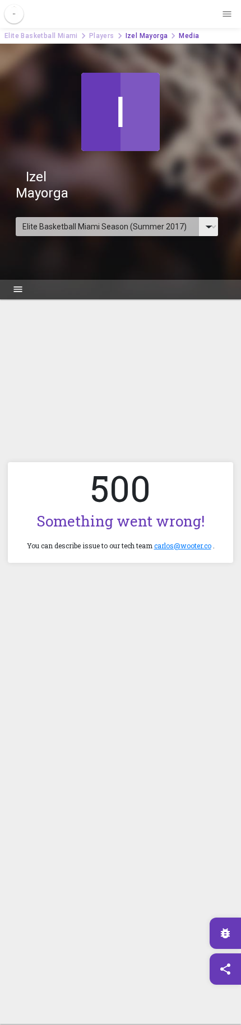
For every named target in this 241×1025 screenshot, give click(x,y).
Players (101, 36)
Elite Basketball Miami (41, 36)
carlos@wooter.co (182, 545)
